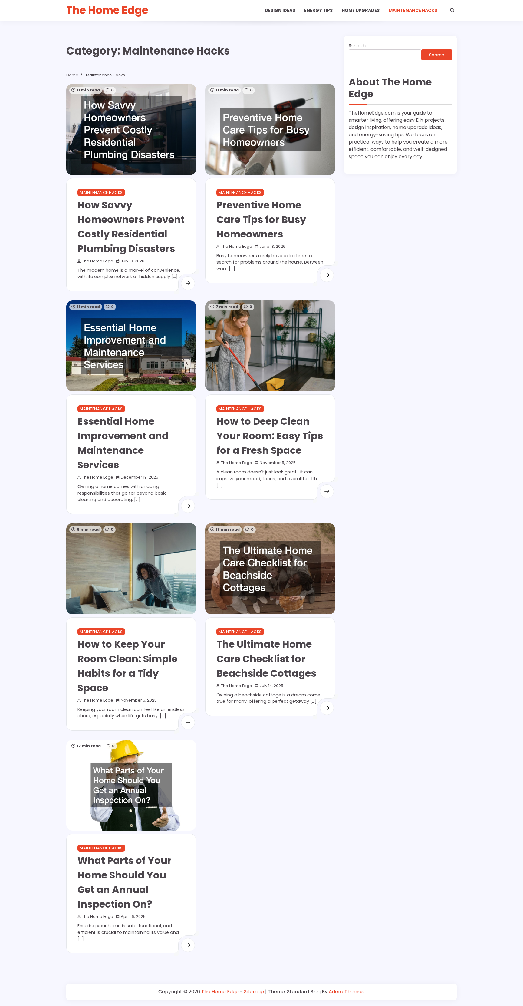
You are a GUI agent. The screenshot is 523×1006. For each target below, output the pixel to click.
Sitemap (254, 991)
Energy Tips (318, 10)
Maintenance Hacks (413, 10)
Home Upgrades (361, 10)
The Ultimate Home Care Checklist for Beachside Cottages (266, 658)
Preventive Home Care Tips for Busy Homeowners (261, 219)
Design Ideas (280, 10)
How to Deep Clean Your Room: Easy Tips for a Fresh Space (269, 435)
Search (357, 45)
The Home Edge (107, 10)
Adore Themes (346, 991)
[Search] (452, 10)
